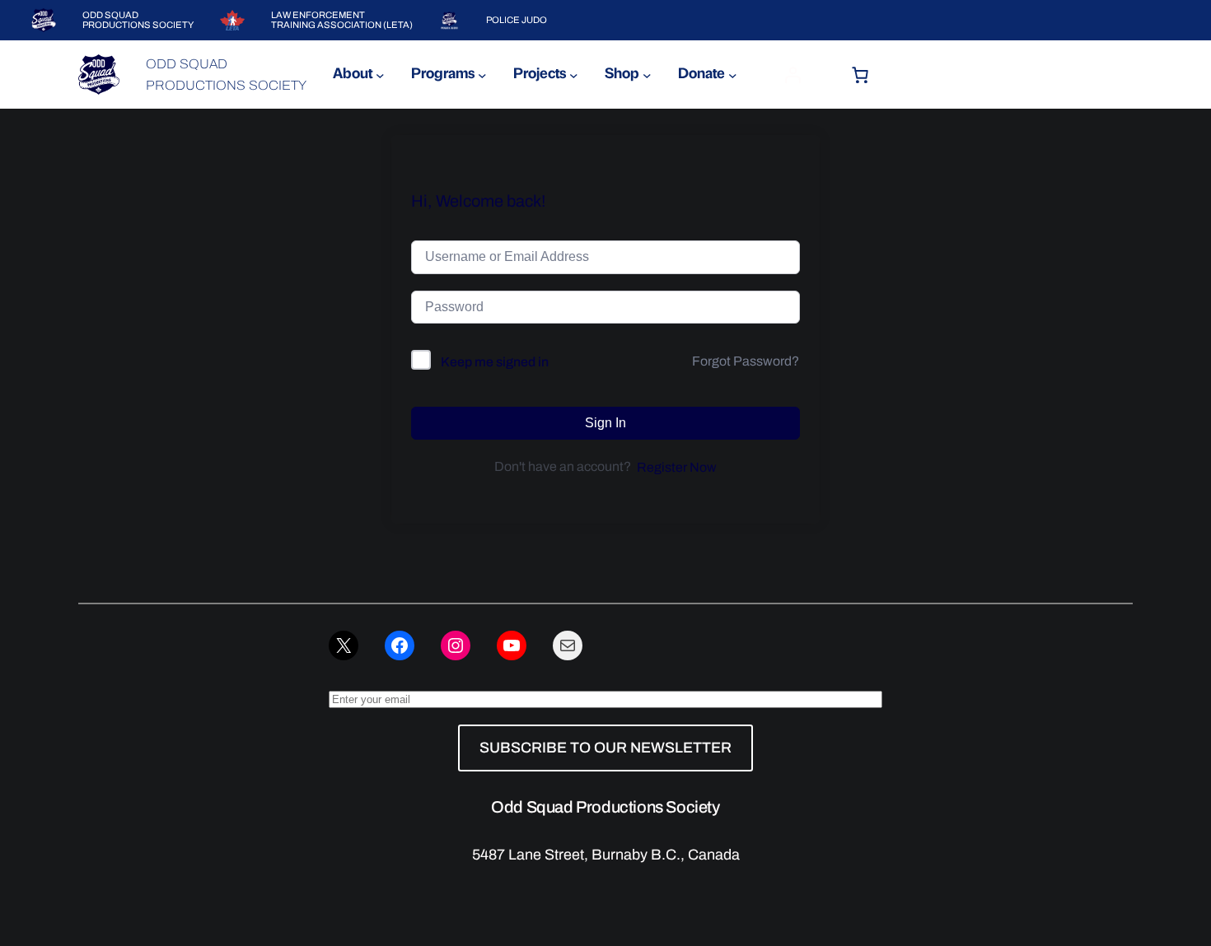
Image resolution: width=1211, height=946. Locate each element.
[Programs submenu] (482, 74)
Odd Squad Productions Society (605, 807)
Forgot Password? (745, 361)
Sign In (605, 423)
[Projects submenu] (573, 74)
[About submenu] (380, 74)
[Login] (792, 75)
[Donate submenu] (732, 74)
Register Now (677, 467)
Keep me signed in (495, 362)
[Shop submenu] (647, 74)
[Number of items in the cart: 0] (860, 75)
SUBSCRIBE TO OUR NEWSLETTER (605, 747)
